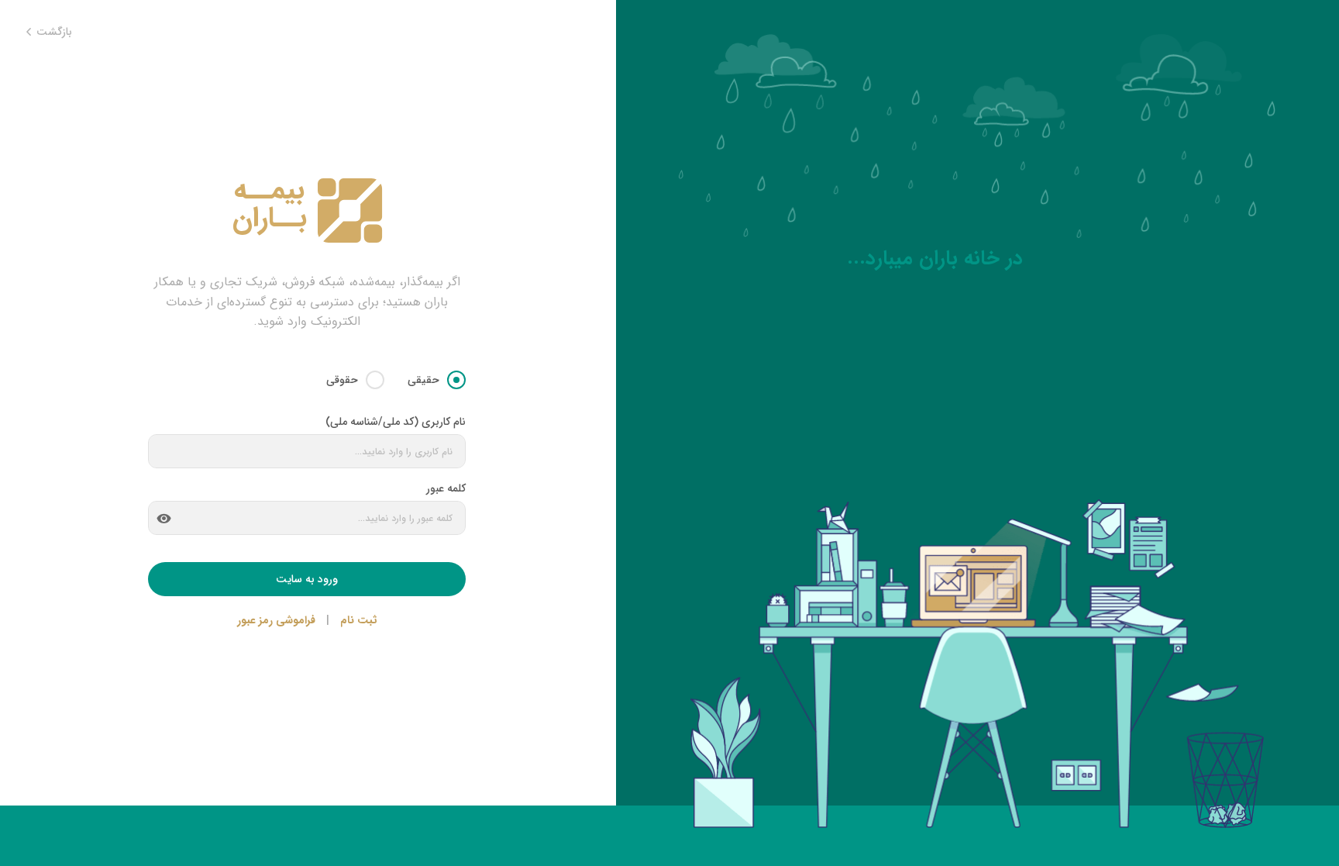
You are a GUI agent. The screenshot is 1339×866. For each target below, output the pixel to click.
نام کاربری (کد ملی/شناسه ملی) (395, 421)
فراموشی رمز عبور (276, 620)
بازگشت (52, 32)
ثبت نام (358, 620)
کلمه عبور (446, 488)
